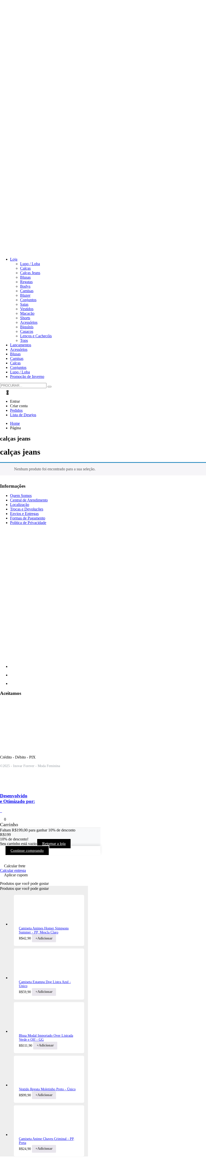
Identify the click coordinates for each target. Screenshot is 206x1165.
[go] (49, 386)
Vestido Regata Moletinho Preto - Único (47, 1089)
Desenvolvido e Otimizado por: (17, 798)
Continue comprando (27, 851)
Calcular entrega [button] (13, 870)
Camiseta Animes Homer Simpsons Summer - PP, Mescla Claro (44, 930)
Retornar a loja (54, 843)
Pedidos (16, 410)
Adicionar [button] (44, 938)
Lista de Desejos (23, 415)
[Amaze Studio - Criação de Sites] (21, 786)
